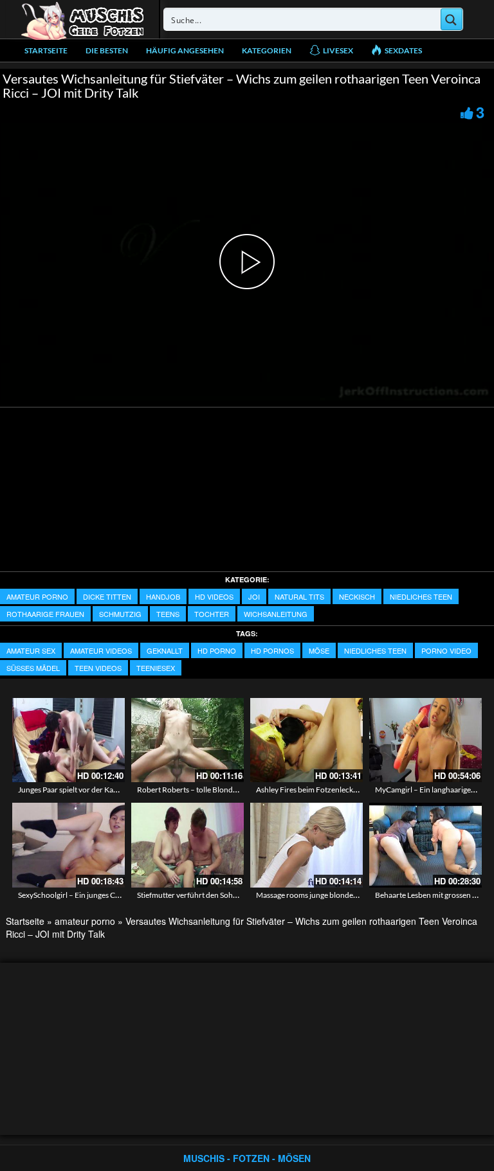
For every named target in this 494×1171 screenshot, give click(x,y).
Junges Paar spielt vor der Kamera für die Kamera (99, 789)
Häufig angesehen (185, 50)
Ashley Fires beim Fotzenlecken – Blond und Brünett (344, 789)
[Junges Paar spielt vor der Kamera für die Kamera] (68, 740)
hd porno (216, 650)
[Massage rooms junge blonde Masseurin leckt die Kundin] (306, 845)
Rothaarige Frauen (45, 614)
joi (254, 596)
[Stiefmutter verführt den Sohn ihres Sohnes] (187, 845)
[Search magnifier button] (451, 19)
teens (167, 614)
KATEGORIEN (266, 50)
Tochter (211, 614)
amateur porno (37, 596)
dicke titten (107, 596)
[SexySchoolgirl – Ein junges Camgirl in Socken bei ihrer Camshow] (68, 845)
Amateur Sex (30, 650)
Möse (319, 650)
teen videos (98, 668)
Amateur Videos (101, 650)
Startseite (46, 50)
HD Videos (214, 596)
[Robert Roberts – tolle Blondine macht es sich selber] (187, 740)
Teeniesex (155, 668)
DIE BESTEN (107, 50)
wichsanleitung (275, 614)
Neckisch (357, 596)
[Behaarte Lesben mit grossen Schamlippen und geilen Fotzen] (425, 845)
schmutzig (120, 614)
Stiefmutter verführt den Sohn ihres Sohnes (209, 895)
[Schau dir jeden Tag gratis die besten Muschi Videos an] (82, 19)
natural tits (299, 596)
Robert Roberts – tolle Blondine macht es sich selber (224, 789)
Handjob (163, 596)
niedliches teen (421, 596)
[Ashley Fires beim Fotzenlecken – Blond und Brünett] (306, 740)
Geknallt (165, 650)
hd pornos (272, 650)
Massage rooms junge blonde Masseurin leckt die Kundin (350, 895)
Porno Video (446, 650)
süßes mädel (33, 668)
